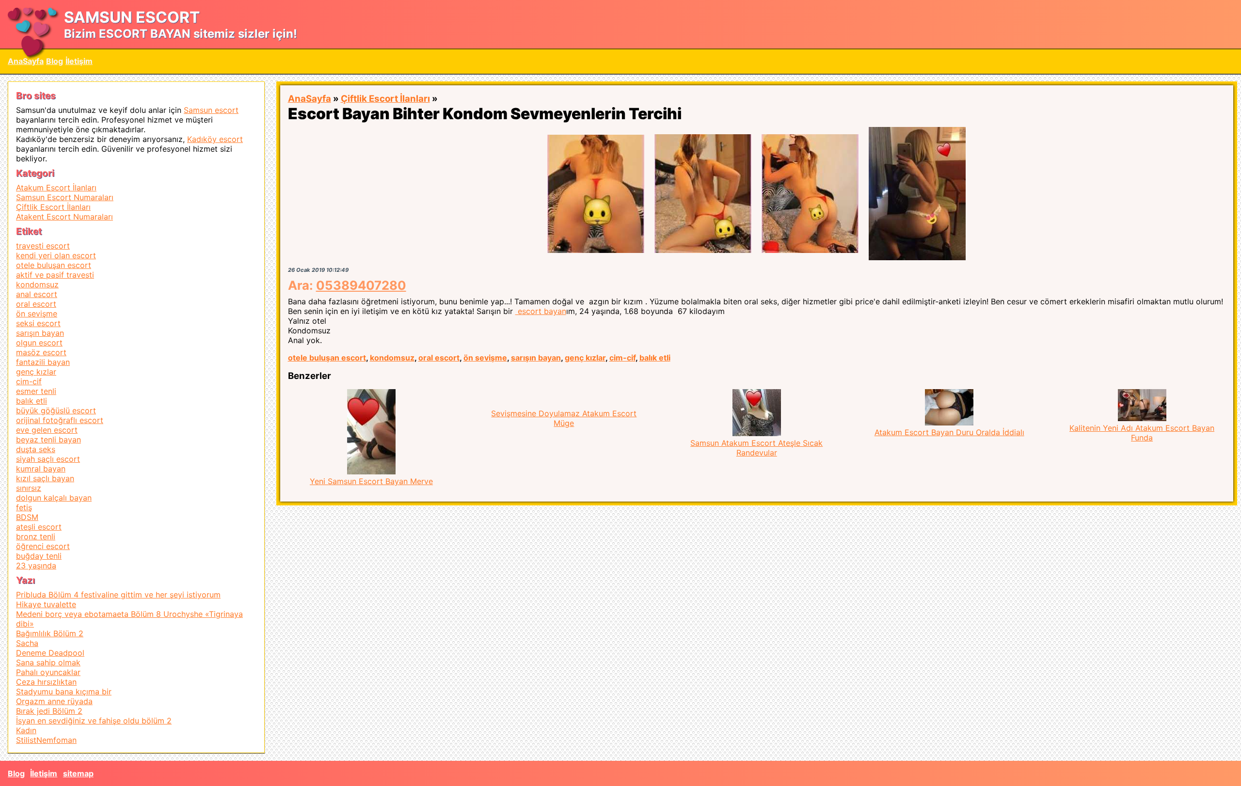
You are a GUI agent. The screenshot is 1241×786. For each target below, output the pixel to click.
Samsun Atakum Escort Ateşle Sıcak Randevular (756, 447)
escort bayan (540, 311)
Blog (54, 61)
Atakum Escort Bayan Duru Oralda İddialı (949, 432)
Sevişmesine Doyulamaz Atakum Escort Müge (563, 418)
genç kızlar (585, 357)
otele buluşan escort (327, 357)
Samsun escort (211, 110)
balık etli (654, 357)
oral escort (439, 357)
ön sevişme (485, 357)
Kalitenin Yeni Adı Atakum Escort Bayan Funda (1141, 432)
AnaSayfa (26, 61)
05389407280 (361, 285)
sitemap (78, 773)
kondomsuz (392, 357)
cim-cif (622, 357)
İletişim (79, 61)
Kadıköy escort (215, 139)
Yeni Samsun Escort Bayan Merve (371, 481)
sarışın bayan (536, 357)
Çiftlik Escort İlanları (385, 98)
